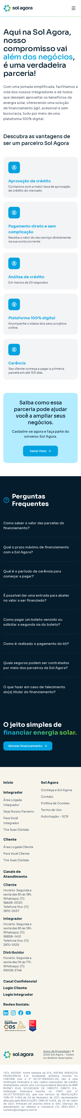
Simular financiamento (25, 746)
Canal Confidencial (20, 981)
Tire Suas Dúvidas (16, 830)
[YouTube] (28, 1012)
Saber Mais (38, 451)
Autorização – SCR (54, 816)
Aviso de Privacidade (56, 1051)
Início (8, 782)
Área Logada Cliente (18, 847)
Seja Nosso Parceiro (18, 811)
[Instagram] (13, 1012)
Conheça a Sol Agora (56, 790)
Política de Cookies (55, 803)
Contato (47, 797)
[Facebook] (20, 1012)
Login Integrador (18, 994)
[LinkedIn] (5, 1012)
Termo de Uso (51, 810)
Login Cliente (15, 988)
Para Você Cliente (16, 853)
